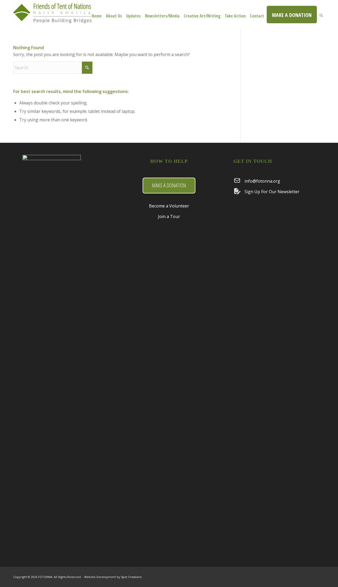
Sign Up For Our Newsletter (272, 192)
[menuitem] (97, 14)
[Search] (321, 14)
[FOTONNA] (52, 16)
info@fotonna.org (262, 181)
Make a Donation (169, 185)
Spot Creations (131, 577)
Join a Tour (169, 216)
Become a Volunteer (169, 206)
